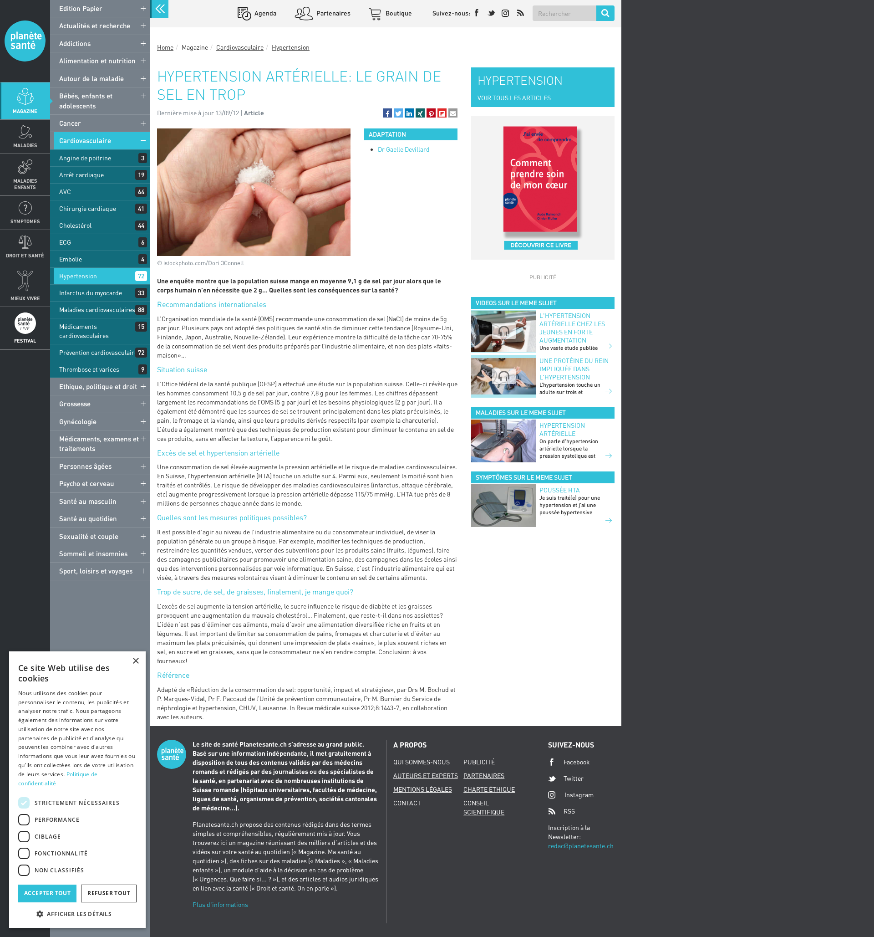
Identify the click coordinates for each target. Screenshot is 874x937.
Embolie (70, 259)
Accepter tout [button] (47, 893)
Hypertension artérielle (562, 429)
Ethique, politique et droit (98, 386)
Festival (25, 340)
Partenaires (333, 13)
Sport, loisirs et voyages (95, 571)
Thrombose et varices (89, 369)
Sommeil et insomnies (93, 553)
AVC (65, 191)
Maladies (25, 145)
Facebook (577, 762)
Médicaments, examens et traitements (99, 443)
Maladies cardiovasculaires (97, 309)
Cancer (70, 123)
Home (165, 47)
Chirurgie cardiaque (87, 208)
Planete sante (25, 40)
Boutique (398, 13)
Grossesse (75, 403)
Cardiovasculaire (85, 140)
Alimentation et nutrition (97, 60)
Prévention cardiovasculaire (98, 352)
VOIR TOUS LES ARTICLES (514, 98)
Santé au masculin (88, 501)
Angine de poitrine (85, 158)
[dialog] (77, 789)
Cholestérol (75, 225)
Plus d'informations (220, 904)
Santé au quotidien (88, 518)
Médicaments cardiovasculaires (84, 331)
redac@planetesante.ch (581, 846)
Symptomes (25, 221)
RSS (569, 811)
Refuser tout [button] (108, 893)
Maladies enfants (25, 183)
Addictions (75, 43)
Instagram (579, 795)
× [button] (135, 661)
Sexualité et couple (88, 536)
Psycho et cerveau (86, 483)
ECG (65, 242)
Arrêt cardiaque (81, 175)
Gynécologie (78, 421)
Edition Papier (80, 8)
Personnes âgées (85, 466)
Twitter (574, 778)
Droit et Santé (25, 255)
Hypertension (78, 276)
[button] (387, 113)
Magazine (25, 111)
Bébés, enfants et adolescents (85, 100)
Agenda (264, 13)
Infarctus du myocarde (90, 293)
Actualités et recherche (94, 25)
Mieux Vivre (25, 298)
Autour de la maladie (91, 78)
